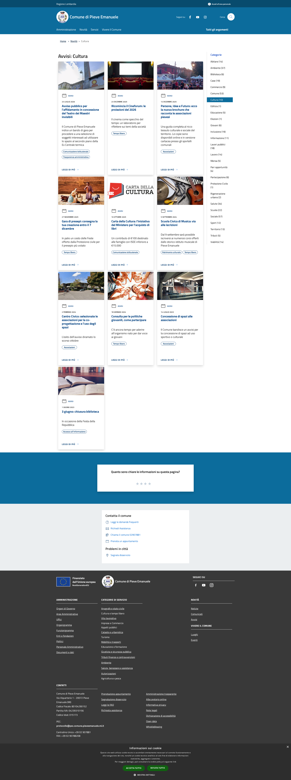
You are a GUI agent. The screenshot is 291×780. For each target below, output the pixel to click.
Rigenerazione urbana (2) (218, 195)
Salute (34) (216, 203)
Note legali (151, 710)
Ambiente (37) (218, 68)
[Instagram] (204, 17)
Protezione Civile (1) (219, 185)
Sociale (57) (216, 216)
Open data (151, 721)
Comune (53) (217, 93)
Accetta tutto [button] (133, 768)
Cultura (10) (217, 100)
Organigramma (64, 625)
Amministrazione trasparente (161, 694)
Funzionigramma (65, 630)
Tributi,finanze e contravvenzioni (118, 657)
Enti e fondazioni (65, 636)
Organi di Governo (65, 608)
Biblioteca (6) (217, 74)
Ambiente (106, 662)
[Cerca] (231, 17)
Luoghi (194, 634)
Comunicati (197, 614)
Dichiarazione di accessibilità (161, 716)
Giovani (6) (216, 125)
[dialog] (145, 762)
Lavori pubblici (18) (218, 146)
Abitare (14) (217, 61)
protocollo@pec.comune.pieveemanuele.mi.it (80, 726)
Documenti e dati (65, 652)
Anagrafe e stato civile (112, 608)
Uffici (59, 619)
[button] (145, 774)
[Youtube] (196, 17)
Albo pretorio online (156, 699)
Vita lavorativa (108, 618)
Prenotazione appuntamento (116, 694)
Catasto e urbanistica (112, 632)
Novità (73, 41)
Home (63, 41)
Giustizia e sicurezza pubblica (116, 651)
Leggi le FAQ (107, 705)
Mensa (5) (216, 161)
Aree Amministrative (67, 614)
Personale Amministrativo (69, 647)
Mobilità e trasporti (111, 642)
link (174, 761)
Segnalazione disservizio (113, 699)
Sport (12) (216, 223)
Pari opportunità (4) (219, 169)
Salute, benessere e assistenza (117, 668)
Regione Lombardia (66, 4)
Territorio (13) (218, 229)
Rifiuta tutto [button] (158, 768)
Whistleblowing (154, 727)
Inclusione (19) (218, 131)
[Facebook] (189, 17)
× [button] (287, 747)
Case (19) (215, 80)
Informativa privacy (156, 705)
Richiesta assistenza (111, 710)
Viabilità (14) (217, 242)
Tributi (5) (215, 235)
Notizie (194, 608)
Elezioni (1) (216, 119)
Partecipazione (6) (220, 177)
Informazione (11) (220, 138)
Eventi (194, 640)
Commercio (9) (218, 87)
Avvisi (70, 95)
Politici (59, 641)
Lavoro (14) (216, 154)
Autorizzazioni (108, 673)
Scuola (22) (216, 210)
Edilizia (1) (216, 106)
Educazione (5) (218, 112)
